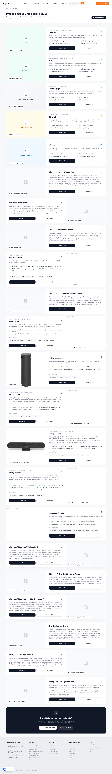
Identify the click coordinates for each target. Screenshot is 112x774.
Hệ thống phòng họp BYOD (35, 747)
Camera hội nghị (33, 749)
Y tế (70, 755)
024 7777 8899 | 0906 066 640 (16, 755)
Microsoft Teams (73, 745)
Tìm (82, 3)
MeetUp (42, 276)
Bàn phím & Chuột (33, 764)
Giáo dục (71, 757)
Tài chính (71, 759)
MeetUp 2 (14, 276)
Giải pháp (36, 3)
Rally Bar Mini (64, 455)
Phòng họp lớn (52, 749)
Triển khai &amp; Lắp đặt (94, 747)
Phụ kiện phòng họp (34, 755)
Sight (61, 377)
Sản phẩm (26, 3)
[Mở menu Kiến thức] (50, 3)
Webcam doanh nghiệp (34, 759)
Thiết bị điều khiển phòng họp (36, 751)
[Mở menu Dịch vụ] (59, 3)
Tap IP (68, 377)
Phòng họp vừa (52, 747)
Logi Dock (39, 340)
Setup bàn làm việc (53, 753)
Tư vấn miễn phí (102, 3)
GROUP (50, 276)
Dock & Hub (32, 762)
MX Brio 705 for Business (18, 340)
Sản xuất (71, 762)
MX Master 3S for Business (82, 530)
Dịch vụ (55, 3)
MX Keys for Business (66, 530)
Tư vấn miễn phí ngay (49, 727)
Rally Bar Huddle (75, 455)
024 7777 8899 (66, 727)
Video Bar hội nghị (33, 745)
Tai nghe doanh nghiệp (34, 757)
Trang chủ (8, 8)
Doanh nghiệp (72, 753)
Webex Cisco (72, 751)
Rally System (33, 276)
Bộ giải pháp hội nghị (34, 753)
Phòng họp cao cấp (53, 751)
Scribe (75, 377)
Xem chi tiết (89, 48)
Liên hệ (64, 3)
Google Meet (72, 749)
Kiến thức (45, 3)
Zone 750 (95, 530)
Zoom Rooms (72, 747)
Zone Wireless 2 (50, 340)
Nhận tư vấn (62, 48)
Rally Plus (23, 276)
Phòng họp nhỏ (52, 745)
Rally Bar (54, 377)
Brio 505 (30, 340)
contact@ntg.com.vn (13, 757)
